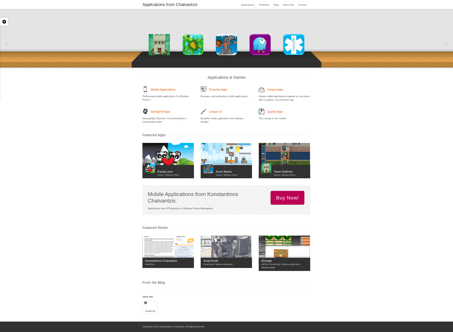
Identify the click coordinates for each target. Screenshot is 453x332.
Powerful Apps (218, 89)
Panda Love (165, 171)
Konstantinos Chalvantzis (161, 260)
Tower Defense (283, 171)
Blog (276, 4)
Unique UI (215, 111)
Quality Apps (275, 111)
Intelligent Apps (160, 111)
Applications (247, 4)
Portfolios (264, 4)
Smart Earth (210, 260)
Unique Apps (275, 89)
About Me (288, 4)
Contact (302, 4)
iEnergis (266, 260)
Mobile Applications (163, 89)
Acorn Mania (224, 171)
